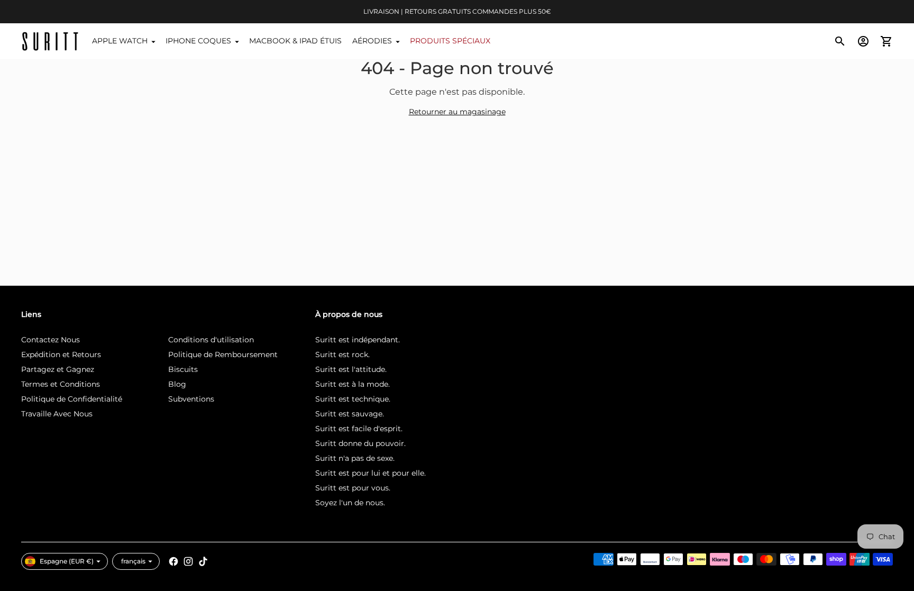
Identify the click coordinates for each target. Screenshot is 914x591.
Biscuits (183, 369)
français (133, 561)
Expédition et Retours (61, 354)
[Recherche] (840, 41)
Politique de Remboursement (223, 354)
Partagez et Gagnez (57, 369)
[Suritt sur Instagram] (188, 561)
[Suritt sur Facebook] (173, 561)
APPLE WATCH (120, 41)
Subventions (191, 399)
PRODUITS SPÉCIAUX (450, 41)
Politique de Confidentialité (71, 399)
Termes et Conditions (60, 384)
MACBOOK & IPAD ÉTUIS (295, 41)
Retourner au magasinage (457, 111)
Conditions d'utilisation (211, 339)
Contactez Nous (50, 339)
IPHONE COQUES (198, 41)
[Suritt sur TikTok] (203, 561)
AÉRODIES (372, 41)
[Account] (863, 41)
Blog (177, 384)
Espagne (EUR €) (67, 561)
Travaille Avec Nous (57, 414)
